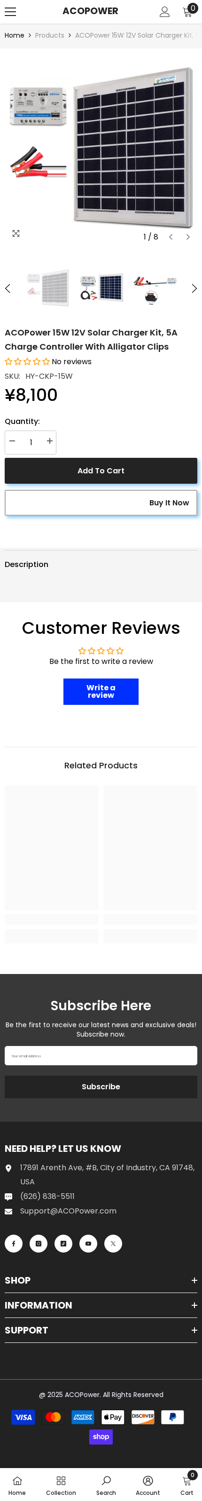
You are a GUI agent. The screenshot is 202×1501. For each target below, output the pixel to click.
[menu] (10, 11)
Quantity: (22, 421)
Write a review (101, 691)
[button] (171, 237)
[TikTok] (63, 1244)
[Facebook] (14, 1244)
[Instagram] (38, 1244)
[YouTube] (88, 1244)
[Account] (165, 12)
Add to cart (101, 470)
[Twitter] (113, 1244)
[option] (101, 149)
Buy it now (169, 502)
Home (14, 35)
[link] (52, 919)
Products (49, 35)
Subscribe (101, 1086)
